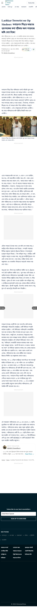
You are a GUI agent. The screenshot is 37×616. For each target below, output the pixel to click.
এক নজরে (17, 7)
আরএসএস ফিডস (17, 557)
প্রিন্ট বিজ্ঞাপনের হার (17, 554)
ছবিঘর (26, 535)
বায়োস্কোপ (23, 7)
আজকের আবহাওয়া (17, 551)
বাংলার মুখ (10, 7)
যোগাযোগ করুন (16, 547)
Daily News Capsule (8, 514)
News (7, 460)
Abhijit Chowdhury (9, 53)
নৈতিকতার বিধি (28, 554)
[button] (2, 3)
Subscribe (31, 3)
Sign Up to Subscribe (18, 518)
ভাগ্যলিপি (31, 7)
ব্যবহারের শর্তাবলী (29, 547)
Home (3, 460)
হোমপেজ (3, 7)
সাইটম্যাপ (3, 557)
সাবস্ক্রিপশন (3, 554)
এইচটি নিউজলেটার (29, 551)
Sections (5, 532)
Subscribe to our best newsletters (18, 509)
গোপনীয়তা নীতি (4, 551)
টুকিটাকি (32, 535)
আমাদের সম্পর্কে (4, 547)
